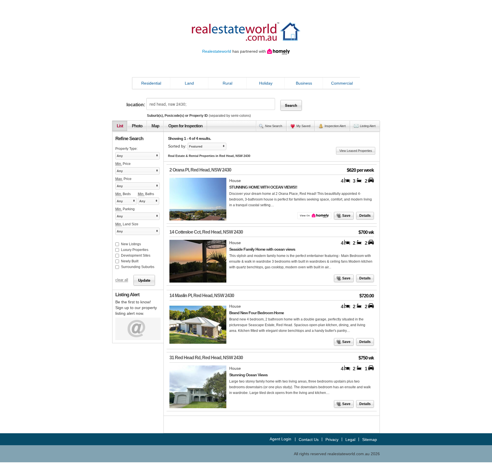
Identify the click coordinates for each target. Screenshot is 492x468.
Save (346, 216)
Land (189, 83)
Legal (350, 439)
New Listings (131, 244)
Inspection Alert (335, 126)
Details (365, 216)
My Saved (303, 126)
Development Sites (135, 255)
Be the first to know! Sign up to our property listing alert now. (136, 308)
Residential (151, 83)
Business (304, 83)
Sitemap (369, 439)
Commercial (342, 83)
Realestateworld (216, 51)
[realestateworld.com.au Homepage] (246, 31)
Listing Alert (368, 126)
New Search (273, 126)
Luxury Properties (134, 250)
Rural (227, 83)
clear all (121, 280)
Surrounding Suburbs (137, 267)
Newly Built (129, 261)
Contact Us (309, 439)
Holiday (265, 83)
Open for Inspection (185, 126)
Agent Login (280, 439)
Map (155, 126)
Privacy (332, 439)
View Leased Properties (355, 150)
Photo (137, 126)
